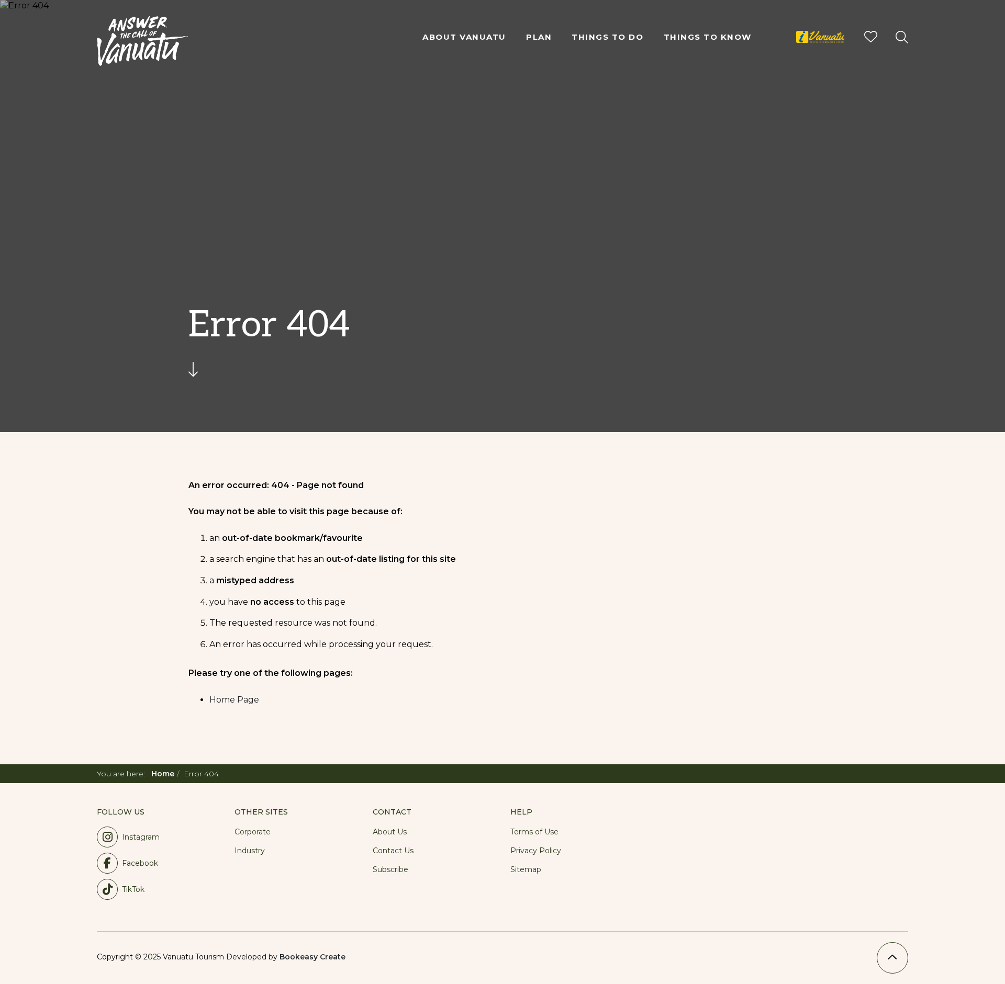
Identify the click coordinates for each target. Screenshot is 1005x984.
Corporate (252, 831)
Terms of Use (534, 831)
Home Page (234, 700)
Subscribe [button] (390, 869)
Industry (249, 850)
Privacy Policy (535, 850)
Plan (539, 37)
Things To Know (708, 37)
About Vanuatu (464, 37)
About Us (390, 831)
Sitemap (525, 869)
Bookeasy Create (312, 957)
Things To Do (607, 37)
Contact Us (393, 850)
